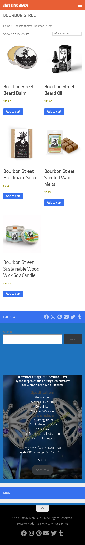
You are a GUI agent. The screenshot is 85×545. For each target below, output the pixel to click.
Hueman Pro (61, 523)
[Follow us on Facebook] (46, 316)
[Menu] (80, 5)
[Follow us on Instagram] (53, 316)
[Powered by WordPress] (32, 523)
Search (7, 332)
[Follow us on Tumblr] (79, 316)
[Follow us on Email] (66, 316)
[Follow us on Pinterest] (59, 316)
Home (6, 26)
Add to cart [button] (13, 111)
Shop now (42, 470)
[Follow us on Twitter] (72, 316)
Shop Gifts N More (15, 5)
